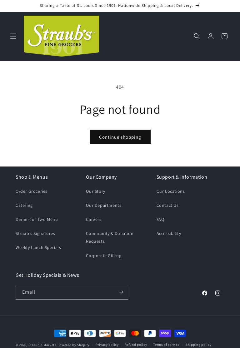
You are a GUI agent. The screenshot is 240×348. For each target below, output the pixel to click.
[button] (13, 36)
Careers (93, 219)
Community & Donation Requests (109, 237)
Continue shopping (120, 137)
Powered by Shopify (74, 345)
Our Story (95, 191)
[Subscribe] (121, 292)
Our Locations (171, 191)
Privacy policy (107, 344)
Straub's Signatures (35, 233)
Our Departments (103, 205)
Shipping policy (199, 344)
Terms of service (166, 344)
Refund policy (136, 344)
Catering (24, 205)
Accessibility (169, 233)
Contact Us (168, 205)
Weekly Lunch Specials (38, 247)
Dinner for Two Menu (37, 219)
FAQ (160, 219)
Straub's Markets (42, 345)
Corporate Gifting (103, 255)
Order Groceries (32, 191)
